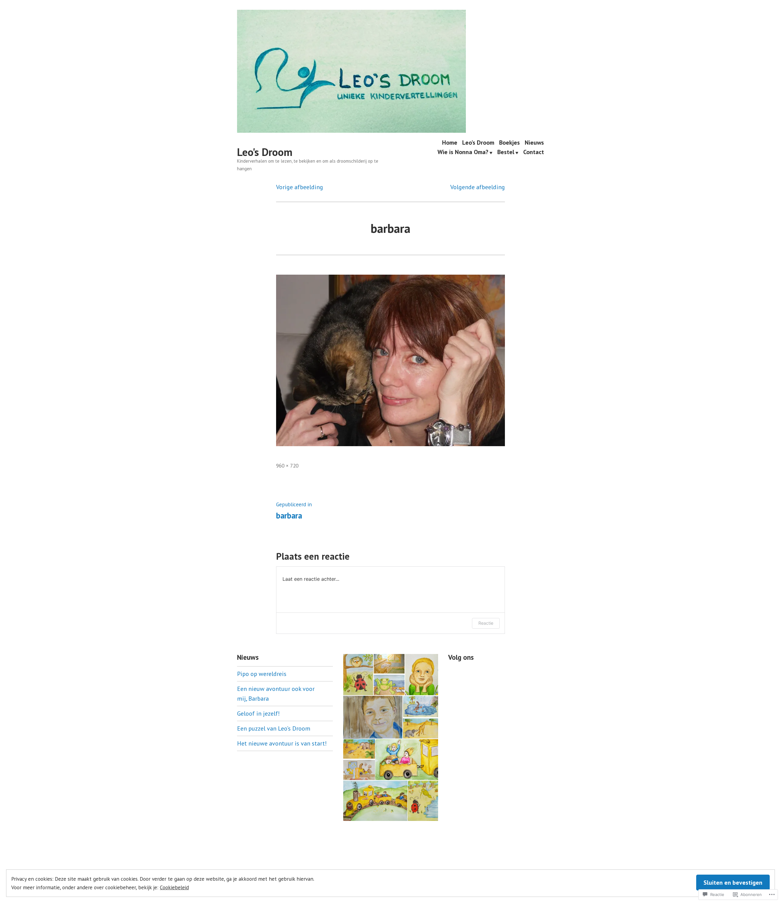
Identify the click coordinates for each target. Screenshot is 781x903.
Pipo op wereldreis (261, 674)
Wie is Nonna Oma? (462, 152)
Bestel (505, 152)
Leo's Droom (264, 152)
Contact (533, 152)
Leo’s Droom (478, 142)
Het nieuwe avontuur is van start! (282, 743)
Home (449, 142)
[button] (358, 674)
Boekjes (509, 142)
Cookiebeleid (174, 887)
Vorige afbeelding (299, 187)
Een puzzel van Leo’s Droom (273, 728)
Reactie (485, 623)
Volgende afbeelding (477, 187)
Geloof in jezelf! (258, 713)
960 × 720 (287, 465)
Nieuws (534, 142)
